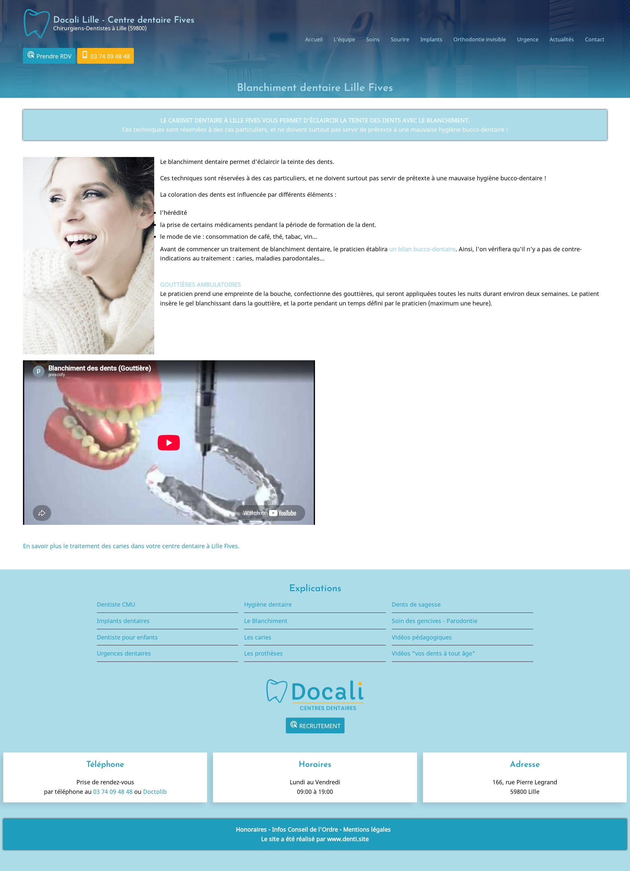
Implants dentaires (123, 621)
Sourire (400, 39)
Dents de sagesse (416, 604)
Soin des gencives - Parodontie (434, 621)
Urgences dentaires (124, 653)
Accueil (314, 39)
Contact (594, 39)
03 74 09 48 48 (105, 55)
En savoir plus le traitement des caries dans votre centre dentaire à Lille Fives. (131, 546)
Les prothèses (263, 653)
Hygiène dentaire (268, 604)
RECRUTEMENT (315, 725)
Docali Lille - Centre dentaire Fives (123, 20)
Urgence (527, 39)
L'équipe (344, 39)
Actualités (562, 39)
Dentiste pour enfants (127, 637)
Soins (373, 39)
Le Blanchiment (265, 621)
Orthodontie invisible (479, 39)
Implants (431, 39)
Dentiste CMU (116, 604)
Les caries (257, 637)
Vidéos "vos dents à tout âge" (433, 653)
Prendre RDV (49, 55)
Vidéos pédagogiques (422, 637)
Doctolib (155, 791)
